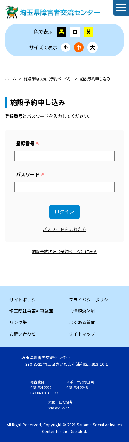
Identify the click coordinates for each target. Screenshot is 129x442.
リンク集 (18, 322)
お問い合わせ (22, 334)
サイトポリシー (24, 299)
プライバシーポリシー (91, 299)
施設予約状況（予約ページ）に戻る (64, 251)
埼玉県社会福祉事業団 (31, 311)
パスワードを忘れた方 (64, 229)
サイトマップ (82, 334)
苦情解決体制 (82, 311)
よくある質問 (82, 322)
